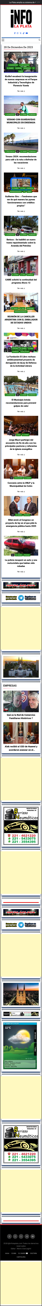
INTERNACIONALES (21, 312)
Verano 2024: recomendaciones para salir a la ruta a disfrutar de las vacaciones (21, 159)
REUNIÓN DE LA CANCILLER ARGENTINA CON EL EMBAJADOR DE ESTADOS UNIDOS (21, 319)
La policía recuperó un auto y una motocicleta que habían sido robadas (21, 563)
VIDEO (21, 71)
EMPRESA (19, 68)
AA (32, 65)
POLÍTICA (27, 515)
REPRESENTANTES (15, 192)
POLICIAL (27, 555)
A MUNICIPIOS (13, 65)
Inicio (7, 1253)
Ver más (20, 91)
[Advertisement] (21, 628)
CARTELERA (21, 1257)
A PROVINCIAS (24, 65)
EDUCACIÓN (18, 478)
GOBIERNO (27, 68)
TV (33, 68)
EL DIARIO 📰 (23, 1253)
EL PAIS (23, 188)
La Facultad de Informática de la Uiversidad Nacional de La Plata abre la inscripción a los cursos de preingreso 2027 (18, 2)
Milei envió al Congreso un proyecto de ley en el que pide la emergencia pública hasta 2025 (21, 523)
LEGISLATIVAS (25, 352)
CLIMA (13, 1253)
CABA (18, 435)
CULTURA (15, 349)
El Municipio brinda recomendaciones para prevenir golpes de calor (21, 403)
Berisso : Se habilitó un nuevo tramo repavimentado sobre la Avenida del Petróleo (21, 242)
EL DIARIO (10, 68)
